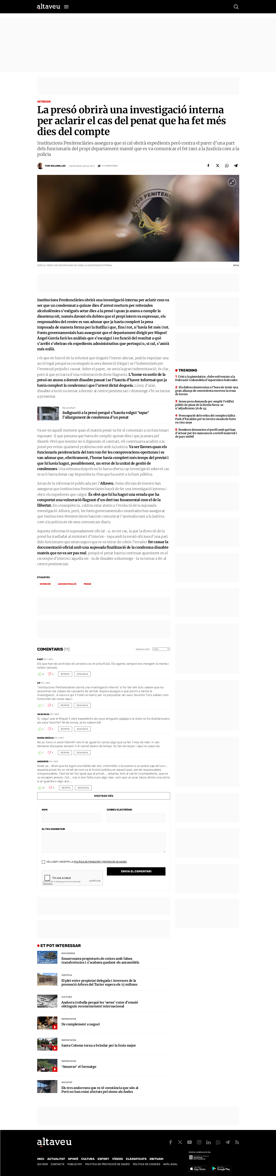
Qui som (42, 1164)
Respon (65, 674)
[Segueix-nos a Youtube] (189, 1142)
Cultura (66, 997)
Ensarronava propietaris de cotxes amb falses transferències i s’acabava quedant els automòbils (100, 960)
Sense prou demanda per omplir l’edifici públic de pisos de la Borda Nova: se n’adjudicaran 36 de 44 (204, 405)
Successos (68, 953)
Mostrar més (103, 795)
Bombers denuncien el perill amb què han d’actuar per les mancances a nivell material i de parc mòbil (206, 433)
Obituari (156, 1159)
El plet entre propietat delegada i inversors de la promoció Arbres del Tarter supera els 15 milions (99, 982)
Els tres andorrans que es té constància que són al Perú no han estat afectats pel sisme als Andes (99, 1090)
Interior (44, 101)
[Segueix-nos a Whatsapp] (218, 1142)
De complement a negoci (80, 1024)
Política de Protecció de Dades (107, 1164)
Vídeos (117, 1159)
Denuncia (82, 674)
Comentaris (110, 166)
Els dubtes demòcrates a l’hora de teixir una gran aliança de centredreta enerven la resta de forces (206, 390)
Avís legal (170, 1164)
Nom (44, 809)
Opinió (73, 1159)
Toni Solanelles (55, 166)
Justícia (66, 975)
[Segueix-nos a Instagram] (199, 1142)
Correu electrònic (119, 809)
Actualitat (56, 1159)
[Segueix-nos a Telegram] (227, 1142)
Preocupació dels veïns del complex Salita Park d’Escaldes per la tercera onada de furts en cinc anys (205, 419)
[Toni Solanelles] (40, 166)
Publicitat (74, 1164)
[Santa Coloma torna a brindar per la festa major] (47, 1044)
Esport (103, 1159)
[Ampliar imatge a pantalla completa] (232, 182)
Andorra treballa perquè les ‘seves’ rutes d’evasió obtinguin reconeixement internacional (99, 1004)
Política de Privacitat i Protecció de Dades (100, 861)
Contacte (57, 1164)
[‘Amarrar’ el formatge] (47, 1065)
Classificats (136, 1159)
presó (87, 584)
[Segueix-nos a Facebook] (170, 1142)
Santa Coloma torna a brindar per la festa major (98, 1045)
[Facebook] (208, 165)
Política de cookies (146, 1164)
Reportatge (68, 1019)
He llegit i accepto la (86, 861)
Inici (40, 1159)
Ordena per (143, 649)
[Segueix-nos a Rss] (237, 1142)
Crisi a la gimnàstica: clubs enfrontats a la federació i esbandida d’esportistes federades (206, 378)
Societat (66, 1082)
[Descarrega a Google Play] (221, 1169)
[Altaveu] (48, 7)
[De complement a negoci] (47, 1022)
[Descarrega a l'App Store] (198, 1169)
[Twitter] (217, 165)
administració (67, 584)
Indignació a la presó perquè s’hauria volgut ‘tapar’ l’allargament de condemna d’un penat (105, 415)
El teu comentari (53, 829)
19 (43, 788)
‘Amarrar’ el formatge (78, 1067)
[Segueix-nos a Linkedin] (208, 1142)
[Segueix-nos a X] (180, 1142)
